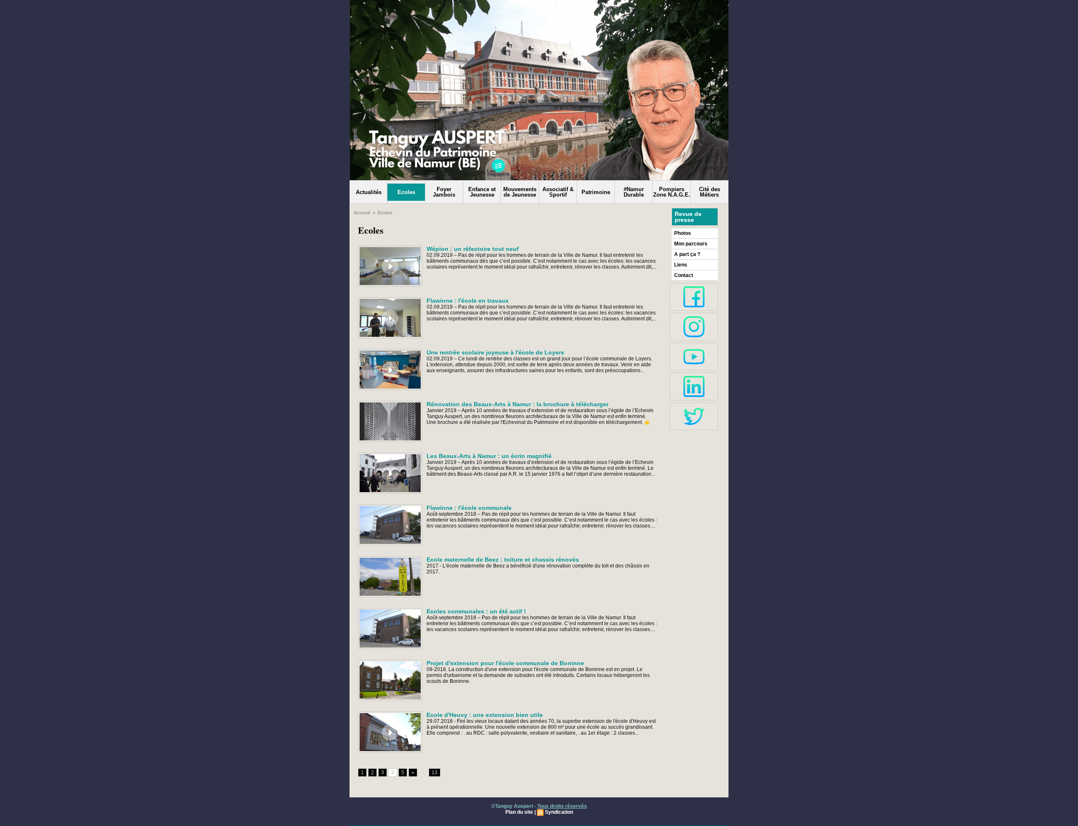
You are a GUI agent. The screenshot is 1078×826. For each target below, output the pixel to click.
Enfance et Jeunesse (482, 192)
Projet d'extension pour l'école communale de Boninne (505, 663)
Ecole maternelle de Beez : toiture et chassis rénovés (503, 559)
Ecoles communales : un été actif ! (476, 611)
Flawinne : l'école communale (469, 507)
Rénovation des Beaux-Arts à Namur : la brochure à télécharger (517, 404)
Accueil (362, 212)
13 (435, 772)
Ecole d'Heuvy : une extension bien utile (485, 714)
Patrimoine (596, 192)
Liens (680, 265)
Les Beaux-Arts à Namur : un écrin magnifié (489, 456)
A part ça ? (687, 254)
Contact (683, 275)
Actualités (369, 192)
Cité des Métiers (709, 192)
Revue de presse (688, 216)
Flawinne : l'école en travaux (468, 300)
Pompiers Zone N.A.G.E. (671, 192)
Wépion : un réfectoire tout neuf (473, 248)
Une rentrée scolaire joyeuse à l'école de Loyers (495, 352)
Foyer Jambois (444, 192)
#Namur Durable (634, 192)
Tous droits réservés (562, 806)
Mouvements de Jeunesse (519, 192)
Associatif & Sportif (558, 192)
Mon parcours (690, 244)
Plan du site (519, 812)
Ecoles (406, 192)
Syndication (559, 812)
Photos (682, 233)
